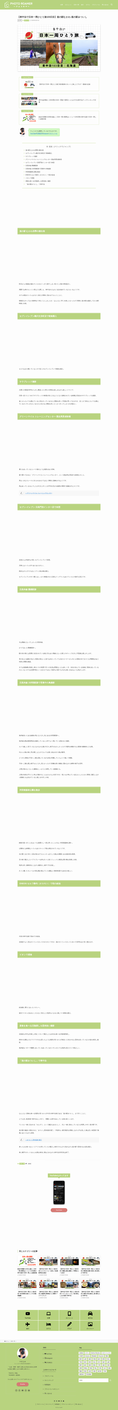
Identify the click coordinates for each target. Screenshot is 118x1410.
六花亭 (81, 1356)
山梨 (108, 1362)
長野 (80, 1365)
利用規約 (47, 1384)
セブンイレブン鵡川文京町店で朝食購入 (39, 153)
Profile (22, 1384)
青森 (106, 1356)
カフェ (87, 1353)
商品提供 (94, 1356)
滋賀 (103, 1365)
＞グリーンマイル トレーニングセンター (38, 493)
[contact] (29, 1390)
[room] (19, 1390)
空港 (105, 1371)
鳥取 (91, 1368)
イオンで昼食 (30, 178)
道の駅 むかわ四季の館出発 (35, 150)
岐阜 (85, 1365)
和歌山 (86, 1368)
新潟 (90, 1362)
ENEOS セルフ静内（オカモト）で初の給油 (40, 175)
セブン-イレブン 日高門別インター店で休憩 (40, 162)
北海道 (29, 1163)
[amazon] (26, 1390)
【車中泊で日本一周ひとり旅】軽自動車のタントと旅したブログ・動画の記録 (64, 84)
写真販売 (39, 133)
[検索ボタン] (112, 4)
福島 (90, 1359)
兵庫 (80, 1368)
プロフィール (52, 133)
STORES (49, 1362)
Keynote (101, 1356)
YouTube (33, 133)
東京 (85, 1362)
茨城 (94, 1359)
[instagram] (16, 1390)
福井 (103, 1362)
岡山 (95, 1368)
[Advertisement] (59, 207)
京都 (108, 1365)
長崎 (94, 1371)
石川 (99, 1362)
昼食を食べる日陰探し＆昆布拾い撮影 (38, 181)
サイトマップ (49, 1380)
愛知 (94, 1365)
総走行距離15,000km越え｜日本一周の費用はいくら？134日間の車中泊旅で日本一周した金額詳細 (67, 118)
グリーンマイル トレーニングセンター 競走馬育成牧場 (44, 159)
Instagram (49, 1358)
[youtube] (22, 1390)
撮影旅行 (81, 1374)
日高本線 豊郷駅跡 (32, 165)
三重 (99, 1365)
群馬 (103, 1359)
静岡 (90, 1365)
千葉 (80, 1362)
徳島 (109, 1368)
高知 (85, 1371)
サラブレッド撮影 (31, 156)
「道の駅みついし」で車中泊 (35, 184)
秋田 (80, 1359)
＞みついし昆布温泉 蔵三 (33, 1140)
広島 (100, 1368)
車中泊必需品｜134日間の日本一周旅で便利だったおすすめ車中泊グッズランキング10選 (67, 101)
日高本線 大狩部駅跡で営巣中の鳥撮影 (38, 168)
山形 (85, 1359)
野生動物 (88, 1374)
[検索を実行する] (110, 1380)
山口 (105, 1368)
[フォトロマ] (18, 4)
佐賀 (90, 1371)
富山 (94, 1362)
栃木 (99, 1359)
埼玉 (108, 1359)
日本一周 (27, 20)
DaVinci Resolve (95, 1353)
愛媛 (80, 1371)
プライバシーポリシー (52, 1389)
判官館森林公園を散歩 (33, 172)
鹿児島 (99, 1371)
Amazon (45, 133)
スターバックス (106, 1353)
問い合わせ (48, 1393)
